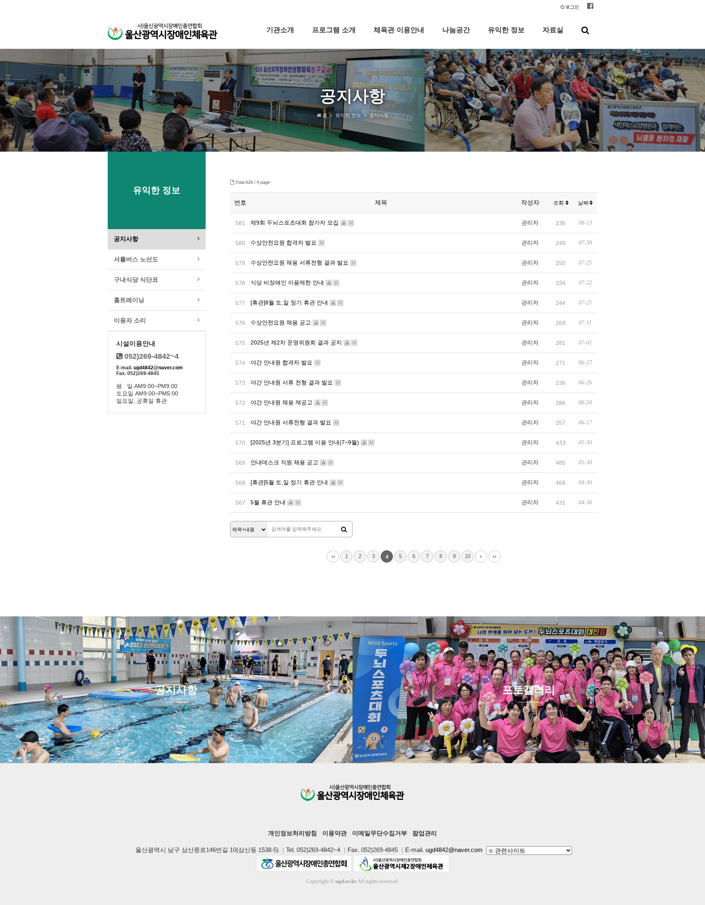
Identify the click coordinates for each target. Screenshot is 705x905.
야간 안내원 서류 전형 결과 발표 (295, 382)
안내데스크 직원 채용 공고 (292, 462)
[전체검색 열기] (585, 30)
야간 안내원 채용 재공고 (289, 402)
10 (467, 556)
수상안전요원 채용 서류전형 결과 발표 (303, 262)
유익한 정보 (506, 30)
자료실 (553, 30)
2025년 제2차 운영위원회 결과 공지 (303, 342)
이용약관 (334, 833)
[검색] (344, 529)
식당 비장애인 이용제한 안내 (294, 282)
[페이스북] (590, 7)
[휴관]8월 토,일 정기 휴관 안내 (296, 302)
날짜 (584, 203)
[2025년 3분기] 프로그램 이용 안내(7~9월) (312, 442)
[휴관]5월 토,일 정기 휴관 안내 (296, 482)
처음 (333, 556)
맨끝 (494, 556)
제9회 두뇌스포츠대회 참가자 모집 (302, 222)
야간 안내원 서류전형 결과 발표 (294, 422)
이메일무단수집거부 (379, 833)
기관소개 (280, 30)
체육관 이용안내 (399, 30)
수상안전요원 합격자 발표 (287, 242)
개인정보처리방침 (292, 833)
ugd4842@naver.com (158, 368)
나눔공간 (456, 30)
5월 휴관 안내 (275, 502)
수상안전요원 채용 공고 (288, 322)
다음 (481, 556)
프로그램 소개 (334, 30)
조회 (559, 203)
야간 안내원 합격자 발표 (285, 362)
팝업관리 (424, 833)
